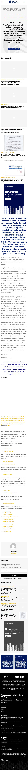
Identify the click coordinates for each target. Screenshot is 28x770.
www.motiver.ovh (7, 448)
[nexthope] (14, 546)
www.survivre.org (7, 531)
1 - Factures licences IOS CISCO (8, 152)
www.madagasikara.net (9, 529)
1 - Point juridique (5, 104)
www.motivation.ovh (8, 451)
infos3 (8, 425)
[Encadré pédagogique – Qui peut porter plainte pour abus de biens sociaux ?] (14, 95)
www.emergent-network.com (10, 516)
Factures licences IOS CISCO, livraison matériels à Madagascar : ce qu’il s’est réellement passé (12, 180)
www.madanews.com (8, 519)
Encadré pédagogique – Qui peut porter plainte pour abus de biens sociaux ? (12, 107)
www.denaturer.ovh (8, 461)
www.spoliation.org (8, 524)
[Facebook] (9, 49)
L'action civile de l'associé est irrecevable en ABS (14, 14)
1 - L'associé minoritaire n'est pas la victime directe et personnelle (12, 79)
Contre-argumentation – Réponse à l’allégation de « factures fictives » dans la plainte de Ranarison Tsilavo (13, 156)
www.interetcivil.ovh (8, 503)
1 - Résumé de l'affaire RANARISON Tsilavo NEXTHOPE (8, 604)
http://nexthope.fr (14, 553)
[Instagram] (18, 677)
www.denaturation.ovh (9, 464)
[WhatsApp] (18, 49)
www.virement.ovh (7, 514)
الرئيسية (4, 8)
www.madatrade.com (8, 521)
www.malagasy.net (8, 526)
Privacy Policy (17, 578)
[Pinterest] (15, 49)
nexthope (6, 45)
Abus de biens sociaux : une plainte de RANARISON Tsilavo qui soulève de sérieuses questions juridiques (11, 131)
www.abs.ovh (6, 490)
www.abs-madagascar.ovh (10, 492)
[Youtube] (23, 677)
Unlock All (14, 575)
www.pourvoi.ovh (7, 474)
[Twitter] (12, 49)
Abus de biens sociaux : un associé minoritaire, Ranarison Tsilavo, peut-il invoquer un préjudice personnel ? (11, 83)
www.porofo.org (7, 512)
